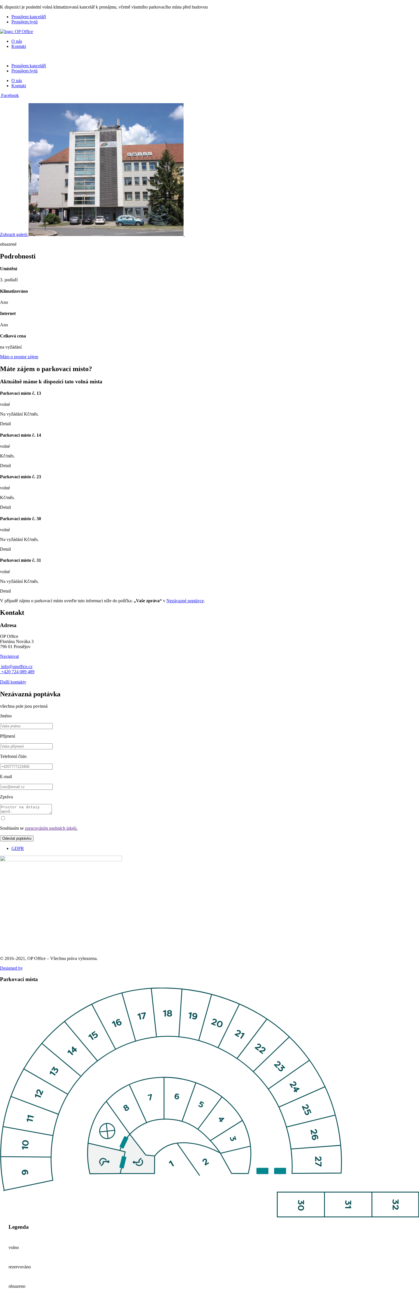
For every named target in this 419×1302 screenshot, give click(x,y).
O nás (16, 41)
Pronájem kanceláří (28, 16)
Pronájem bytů (24, 21)
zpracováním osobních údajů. (51, 828)
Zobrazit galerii (14, 234)
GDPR (17, 848)
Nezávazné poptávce (185, 600)
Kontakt (18, 46)
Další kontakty (13, 682)
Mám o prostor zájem (19, 356)
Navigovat (9, 656)
